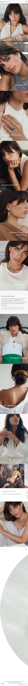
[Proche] (26, 549)
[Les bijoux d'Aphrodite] (12, 476)
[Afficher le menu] (2, 6)
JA (25, 683)
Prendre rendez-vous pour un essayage (12, 308)
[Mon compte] (22, 6)
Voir (24, 88)
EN (22, 683)
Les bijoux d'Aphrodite (8, 491)
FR (20, 683)
